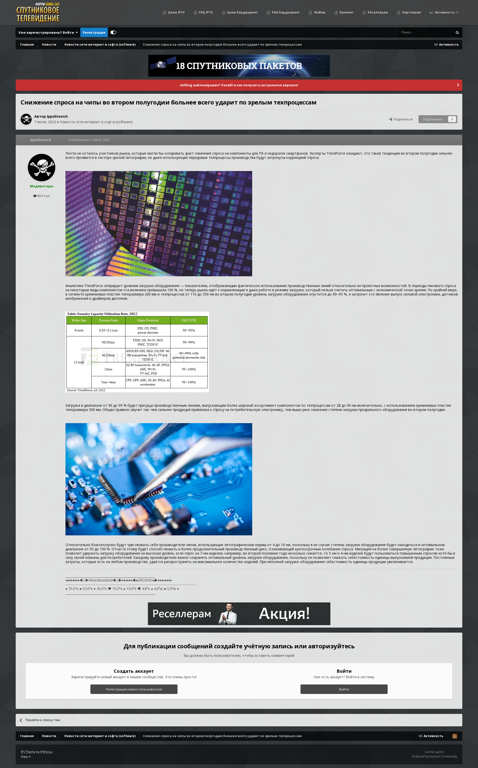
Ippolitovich (57, 116)
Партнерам (411, 12)
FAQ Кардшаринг (285, 12)
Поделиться (402, 119)
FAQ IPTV (205, 12)
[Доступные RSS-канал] (454, 736)
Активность (444, 12)
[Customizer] (113, 32)
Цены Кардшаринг (242, 12)
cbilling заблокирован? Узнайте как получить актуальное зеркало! (239, 85)
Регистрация (94, 32)
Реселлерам (377, 12)
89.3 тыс (43, 195)
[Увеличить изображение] (158, 223)
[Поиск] (457, 32)
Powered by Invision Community (434, 756)
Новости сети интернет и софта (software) (96, 121)
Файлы (319, 12)
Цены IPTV (176, 12)
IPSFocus (46, 752)
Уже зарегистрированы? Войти (46, 32)
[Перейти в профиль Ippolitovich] (26, 119)
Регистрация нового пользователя (134, 689)
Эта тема (439, 32)
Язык (25, 757)
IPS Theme (28, 752)
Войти (344, 689)
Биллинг (346, 12)
